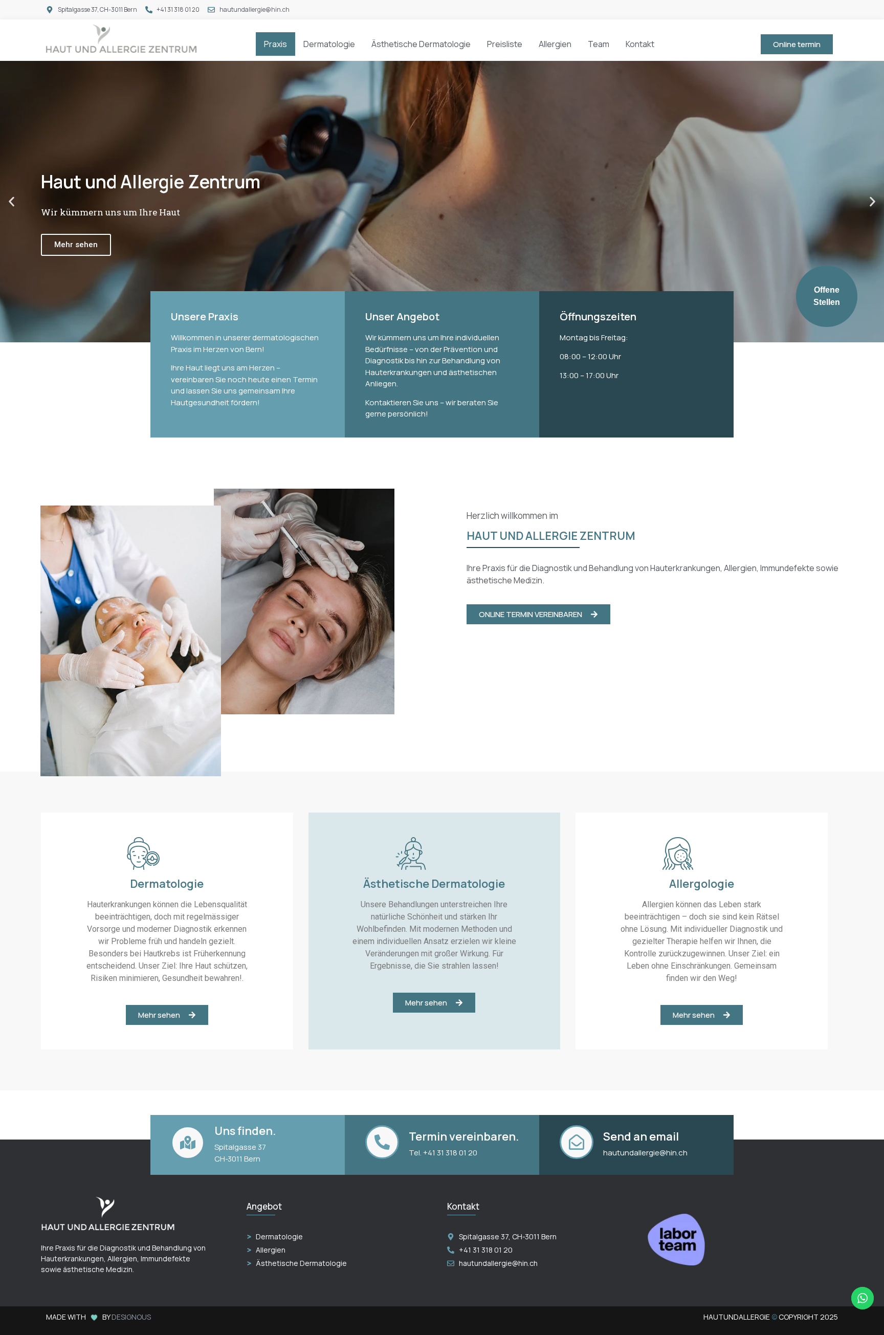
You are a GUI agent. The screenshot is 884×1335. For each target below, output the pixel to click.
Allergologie (701, 883)
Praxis (275, 44)
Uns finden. (245, 1131)
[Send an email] (576, 1142)
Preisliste (504, 44)
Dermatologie (329, 44)
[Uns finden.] (188, 1142)
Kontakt (640, 44)
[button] (11, 201)
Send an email (641, 1136)
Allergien (555, 44)
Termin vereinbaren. (464, 1136)
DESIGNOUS (131, 1317)
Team (598, 44)
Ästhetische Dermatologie (421, 44)
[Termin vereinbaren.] (382, 1142)
